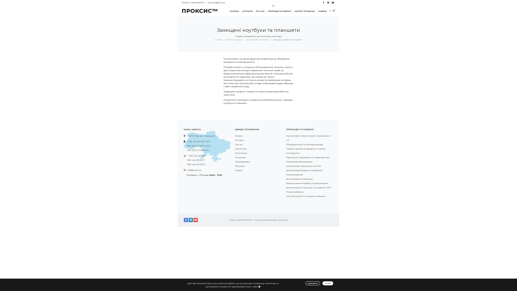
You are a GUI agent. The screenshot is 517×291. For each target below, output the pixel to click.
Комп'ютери (241, 149)
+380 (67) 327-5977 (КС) (198, 141)
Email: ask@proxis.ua (216, 3)
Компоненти (241, 153)
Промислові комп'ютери (257, 40)
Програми (240, 166)
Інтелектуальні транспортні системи (303, 166)
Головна (234, 11)
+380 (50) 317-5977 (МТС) (198, 146)
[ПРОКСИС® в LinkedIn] (328, 2)
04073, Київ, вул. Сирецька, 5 (201, 136)
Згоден (327, 283)
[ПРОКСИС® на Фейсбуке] (323, 2)
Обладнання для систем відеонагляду (304, 144)
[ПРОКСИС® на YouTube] (333, 2)
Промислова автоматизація (299, 162)
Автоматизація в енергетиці (299, 179)
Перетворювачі (242, 162)
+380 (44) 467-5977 (197, 156)
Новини (322, 11)
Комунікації (240, 157)
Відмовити (313, 283)
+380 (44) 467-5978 (195, 164)
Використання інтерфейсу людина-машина (307, 183)
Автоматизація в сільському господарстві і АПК (308, 187)
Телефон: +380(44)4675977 (193, 3)
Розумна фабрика (294, 192)
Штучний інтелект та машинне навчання (305, 196)
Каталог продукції (304, 11)
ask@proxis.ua (194, 170)
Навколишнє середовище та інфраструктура (308, 157)
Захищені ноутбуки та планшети (287, 40)
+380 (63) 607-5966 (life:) (197, 150)
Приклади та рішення (279, 11)
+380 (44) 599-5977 (195, 160)
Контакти (247, 11)
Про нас (260, 11)
